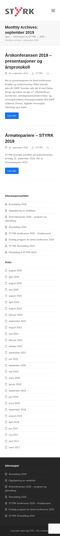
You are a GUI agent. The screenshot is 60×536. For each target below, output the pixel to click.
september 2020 (17, 365)
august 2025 (15, 283)
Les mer (12, 115)
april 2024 (14, 302)
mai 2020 (13, 371)
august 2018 (15, 416)
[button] (53, 10)
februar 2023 (15, 315)
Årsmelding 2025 (17, 227)
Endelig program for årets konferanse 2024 (31, 239)
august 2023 (15, 308)
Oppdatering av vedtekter (22, 210)
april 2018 (14, 422)
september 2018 (17, 409)
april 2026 (14, 277)
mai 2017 (13, 434)
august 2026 (15, 270)
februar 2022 (15, 340)
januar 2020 (15, 384)
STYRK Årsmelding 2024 (22, 246)
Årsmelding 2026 (17, 204)
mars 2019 (14, 403)
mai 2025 (13, 289)
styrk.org (24, 530)
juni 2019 (13, 396)
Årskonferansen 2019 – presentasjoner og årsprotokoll (28, 61)
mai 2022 (13, 333)
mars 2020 (14, 378)
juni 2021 (13, 359)
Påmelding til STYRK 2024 (22, 252)
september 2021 (17, 352)
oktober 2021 (16, 346)
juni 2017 (13, 428)
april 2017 (14, 441)
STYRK (39, 73)
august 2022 (15, 327)
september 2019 (17, 390)
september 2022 (17, 321)
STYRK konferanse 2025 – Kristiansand (29, 233)
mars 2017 (14, 447)
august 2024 (15, 295)
